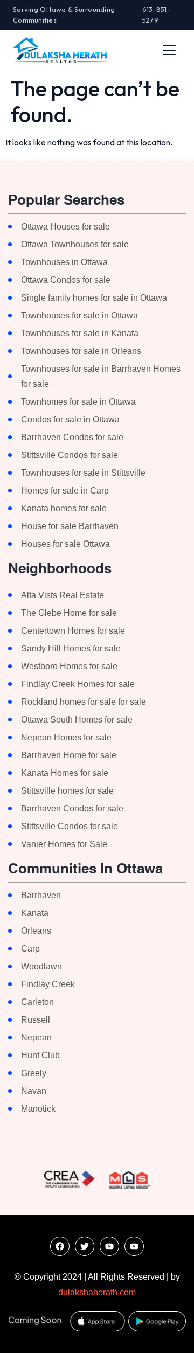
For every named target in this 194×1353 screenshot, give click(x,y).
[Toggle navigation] (169, 50)
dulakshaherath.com (97, 1292)
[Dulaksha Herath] (60, 50)
